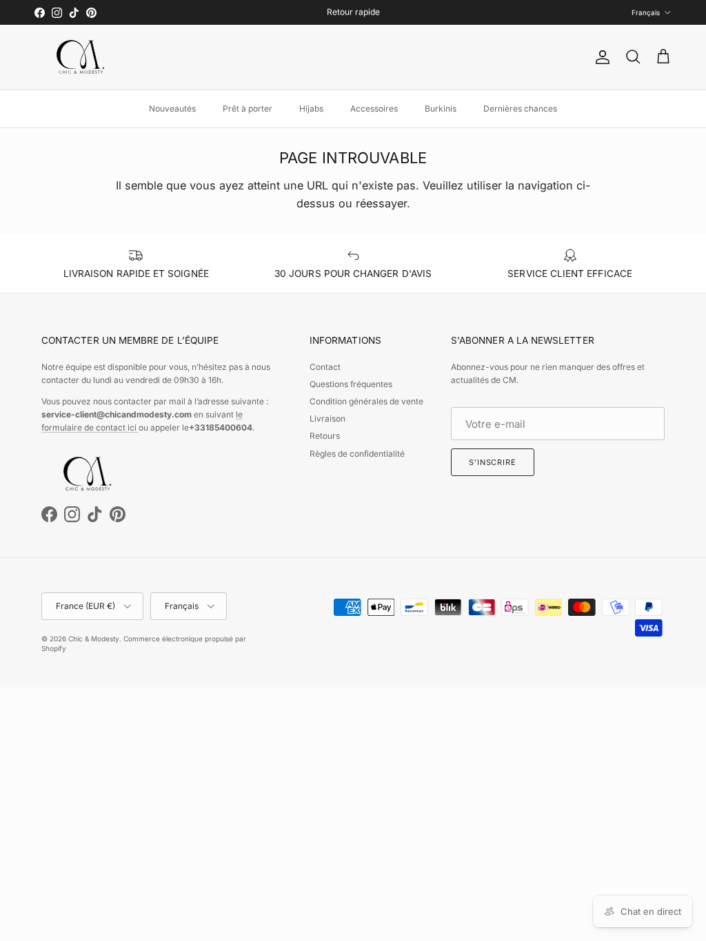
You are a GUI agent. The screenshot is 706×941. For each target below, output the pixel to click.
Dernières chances (520, 108)
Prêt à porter (247, 108)
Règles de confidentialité (357, 453)
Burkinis (440, 108)
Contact (325, 367)
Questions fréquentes (351, 384)
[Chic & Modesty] (82, 57)
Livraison (327, 418)
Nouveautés (172, 108)
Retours (325, 436)
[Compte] (600, 57)
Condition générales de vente (366, 401)
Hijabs (311, 108)
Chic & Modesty (93, 638)
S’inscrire (492, 462)
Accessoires (374, 108)
